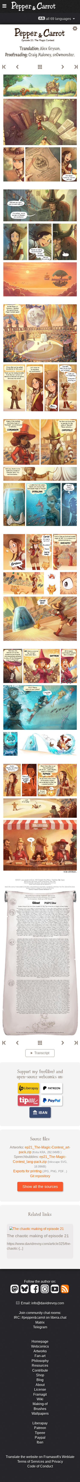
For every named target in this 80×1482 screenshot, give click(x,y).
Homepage (40, 1341)
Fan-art (40, 1356)
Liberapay (40, 1423)
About (40, 1385)
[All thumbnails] (40, 67)
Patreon (40, 1428)
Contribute (40, 1370)
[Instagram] (46, 1292)
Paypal (40, 1437)
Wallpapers (40, 1413)
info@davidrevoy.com (47, 1303)
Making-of (40, 1404)
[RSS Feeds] (65, 1292)
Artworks (40, 1351)
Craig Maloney (39, 54)
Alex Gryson (50, 48)
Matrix (40, 1322)
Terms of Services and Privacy (40, 1461)
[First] (4, 67)
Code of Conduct (40, 1466)
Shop (40, 1375)
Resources (40, 1365)
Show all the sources (40, 1186)
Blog (40, 1380)
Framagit (40, 1394)
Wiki (40, 1399)
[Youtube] (56, 1292)
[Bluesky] (25, 1292)
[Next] (63, 67)
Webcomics (40, 1346)
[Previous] (17, 67)
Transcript (41, 1053)
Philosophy (40, 1361)
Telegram (40, 1327)
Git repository (40, 1176)
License (40, 1389)
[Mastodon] (15, 1292)
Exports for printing (40, 1171)
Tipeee (40, 1433)
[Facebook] (35, 1292)
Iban (40, 1442)
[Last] (76, 67)
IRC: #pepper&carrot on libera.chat (40, 1317)
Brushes (40, 1409)
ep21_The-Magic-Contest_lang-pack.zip (40, 1161)
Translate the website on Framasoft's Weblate (40, 1457)
